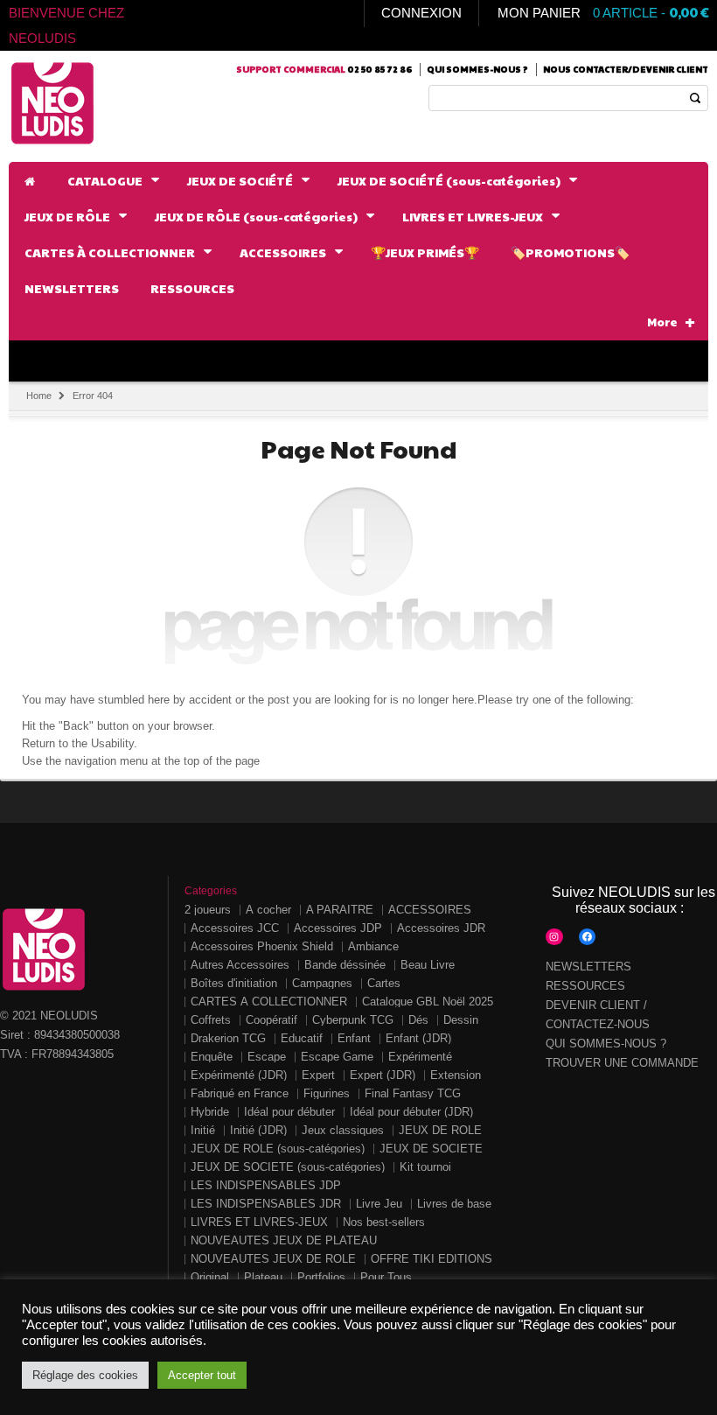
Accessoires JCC (235, 928)
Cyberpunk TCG (352, 1020)
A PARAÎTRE (339, 909)
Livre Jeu (379, 1203)
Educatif (302, 1038)
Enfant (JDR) (418, 1038)
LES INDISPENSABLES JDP (266, 1185)
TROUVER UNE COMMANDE (622, 1062)
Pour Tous (386, 1277)
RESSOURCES (585, 985)
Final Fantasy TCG (413, 1093)
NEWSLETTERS (588, 966)
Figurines (326, 1093)
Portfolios (321, 1277)
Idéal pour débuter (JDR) (411, 1112)
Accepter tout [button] (202, 1375)
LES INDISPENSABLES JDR (266, 1203)
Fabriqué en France (240, 1093)
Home (39, 395)
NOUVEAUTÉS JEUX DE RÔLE (273, 1259)
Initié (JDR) (258, 1130)
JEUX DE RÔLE (440, 1130)
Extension (455, 1075)
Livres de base (454, 1203)
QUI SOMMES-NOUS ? (606, 1043)
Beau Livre (427, 965)
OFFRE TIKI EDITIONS (431, 1259)
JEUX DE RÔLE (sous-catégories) (278, 1148)
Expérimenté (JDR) (239, 1075)
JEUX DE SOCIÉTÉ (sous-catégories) (288, 1167)
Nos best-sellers (384, 1222)
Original (210, 1277)
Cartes (383, 983)
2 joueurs (207, 909)
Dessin (460, 1020)
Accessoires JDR (441, 928)
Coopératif (271, 1020)
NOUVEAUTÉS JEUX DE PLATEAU (284, 1240)
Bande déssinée (345, 965)
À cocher (268, 909)
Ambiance (373, 946)
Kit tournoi (425, 1167)
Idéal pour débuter (289, 1112)
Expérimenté (420, 1056)
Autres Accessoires (240, 965)
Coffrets (211, 1020)
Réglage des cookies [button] (85, 1375)
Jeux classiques (343, 1130)
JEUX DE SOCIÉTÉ (431, 1148)
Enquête (212, 1056)
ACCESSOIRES (429, 909)
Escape (266, 1056)
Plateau (263, 1277)
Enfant (354, 1038)
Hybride (210, 1112)
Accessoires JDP (338, 928)
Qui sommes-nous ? (477, 69)
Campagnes (322, 983)
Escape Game (337, 1056)
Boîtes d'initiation (234, 983)
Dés (418, 1020)
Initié (203, 1130)
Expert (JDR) (382, 1075)
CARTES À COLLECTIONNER (269, 1001)
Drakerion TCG (228, 1038)
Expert (318, 1075)
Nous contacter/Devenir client (625, 69)
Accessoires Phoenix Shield (262, 946)
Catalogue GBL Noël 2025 (427, 1001)
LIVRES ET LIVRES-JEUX (259, 1222)
